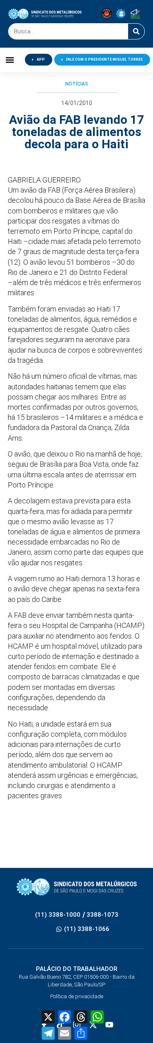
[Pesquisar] (136, 31)
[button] (10, 59)
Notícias (76, 84)
